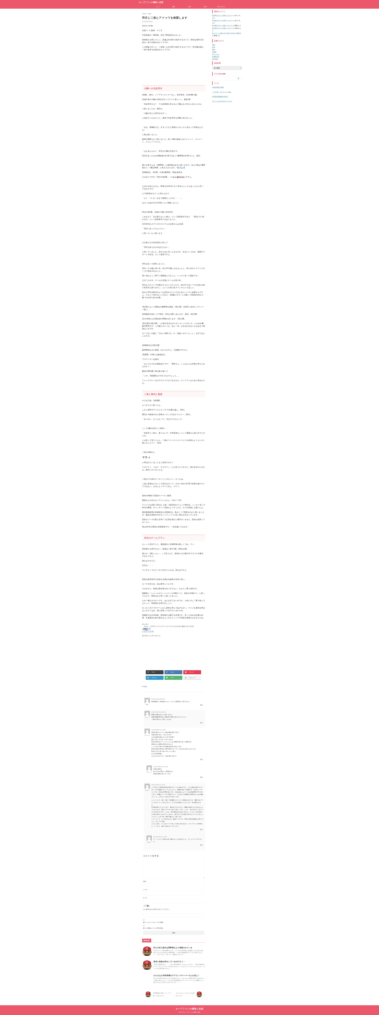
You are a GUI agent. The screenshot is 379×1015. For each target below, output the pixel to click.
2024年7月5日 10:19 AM (158, 730)
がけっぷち (215, 54)
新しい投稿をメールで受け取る (153, 928)
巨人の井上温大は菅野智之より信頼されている (172, 948)
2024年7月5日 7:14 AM (160, 836)
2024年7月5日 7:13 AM (158, 785)
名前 (144, 881)
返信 (201, 705)
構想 (173, 6)
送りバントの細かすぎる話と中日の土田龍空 (226, 33)
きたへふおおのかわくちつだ (222, 101)
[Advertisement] (173, 67)
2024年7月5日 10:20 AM (160, 766)
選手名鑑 (215, 59)
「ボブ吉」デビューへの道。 (222, 92)
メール (145, 889)
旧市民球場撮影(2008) (220, 97)
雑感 (205, 6)
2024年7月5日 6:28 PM (158, 699)
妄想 (189, 6)
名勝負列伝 (215, 57)
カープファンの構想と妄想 (151, 2)
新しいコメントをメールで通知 (153, 922)
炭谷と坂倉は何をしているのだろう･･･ (169, 961)
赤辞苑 (214, 52)
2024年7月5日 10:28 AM (158, 712)
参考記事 (181, 168)
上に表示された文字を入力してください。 (156, 909)
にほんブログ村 (148, 631)
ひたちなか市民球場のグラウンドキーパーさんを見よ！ (176, 975)
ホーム (158, 6)
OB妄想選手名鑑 (218, 87)
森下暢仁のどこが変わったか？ (222, 15)
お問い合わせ (221, 6)
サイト (145, 898)
